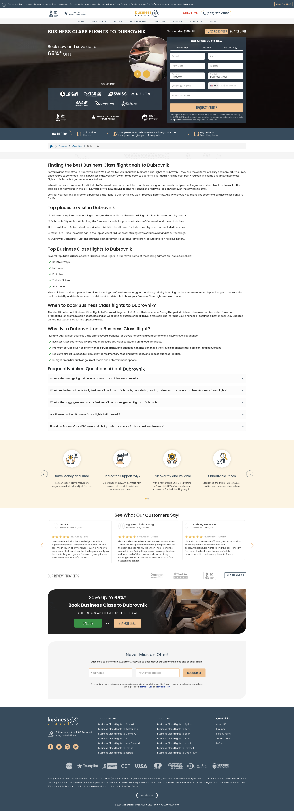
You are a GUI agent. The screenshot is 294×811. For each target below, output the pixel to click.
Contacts (196, 21)
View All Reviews (235, 575)
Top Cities (163, 718)
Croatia (77, 146)
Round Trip (182, 47)
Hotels (118, 21)
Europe (63, 146)
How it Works (138, 21)
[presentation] (44, 473)
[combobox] (214, 85)
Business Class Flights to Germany (117, 733)
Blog (213, 21)
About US (160, 21)
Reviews (177, 21)
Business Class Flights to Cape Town (177, 752)
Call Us (88, 623)
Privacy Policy (163, 686)
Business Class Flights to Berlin (173, 733)
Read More (147, 795)
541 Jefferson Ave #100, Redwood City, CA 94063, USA (74, 734)
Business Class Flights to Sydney (175, 724)
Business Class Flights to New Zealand (119, 743)
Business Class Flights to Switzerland (118, 729)
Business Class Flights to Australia (116, 724)
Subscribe (194, 673)
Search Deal (127, 623)
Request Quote (206, 107)
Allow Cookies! (283, 4)
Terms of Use (146, 686)
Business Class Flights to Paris (173, 738)
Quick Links (223, 718)
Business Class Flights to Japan (115, 752)
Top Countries (107, 718)
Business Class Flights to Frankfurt (175, 748)
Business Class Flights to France (115, 748)
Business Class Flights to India (114, 738)
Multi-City (229, 47)
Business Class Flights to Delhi (173, 729)
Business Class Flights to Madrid (174, 743)
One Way (206, 47)
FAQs (219, 743)
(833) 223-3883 (218, 13)
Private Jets (99, 21)
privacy (177, 119)
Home (81, 21)
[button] (146, 498)
